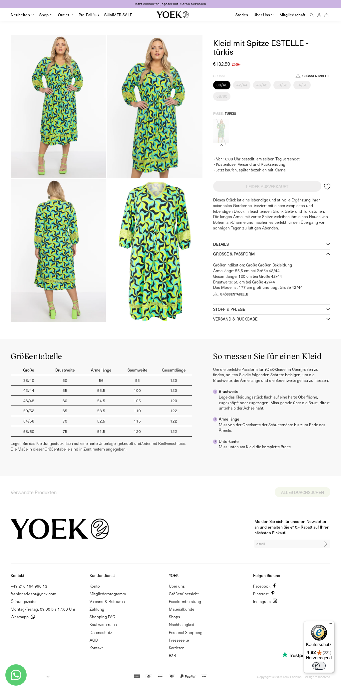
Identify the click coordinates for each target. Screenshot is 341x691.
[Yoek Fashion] (172, 14)
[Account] (319, 15)
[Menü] (330, 625)
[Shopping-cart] (326, 15)
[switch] (319, 666)
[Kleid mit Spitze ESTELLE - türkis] (221, 131)
